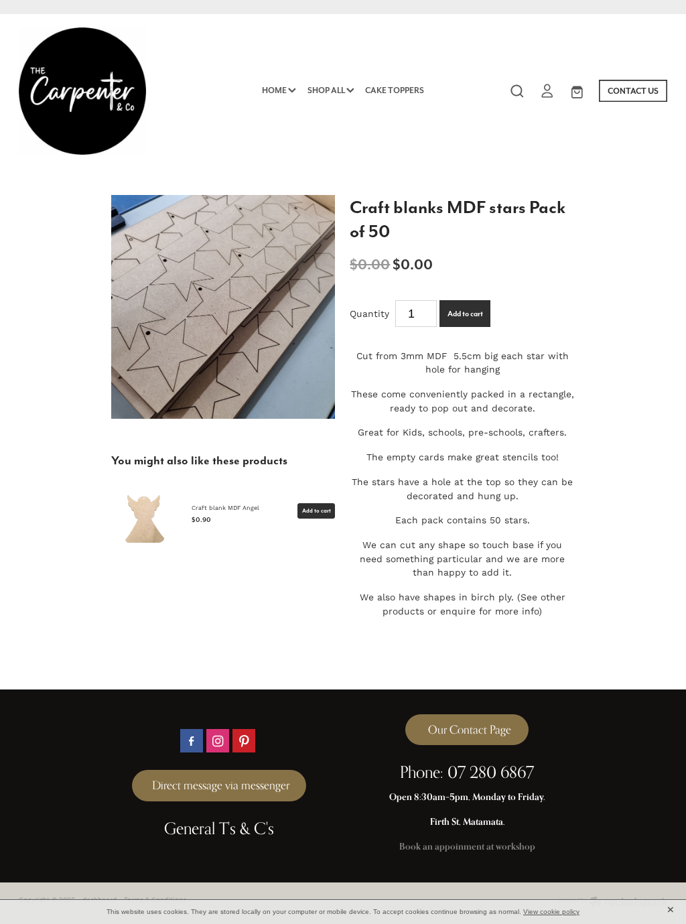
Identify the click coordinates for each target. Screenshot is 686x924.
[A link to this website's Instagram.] (218, 740)
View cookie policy (551, 911)
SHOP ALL (326, 90)
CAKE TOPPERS (394, 90)
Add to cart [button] (465, 313)
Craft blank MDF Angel (225, 507)
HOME (275, 90)
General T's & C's (219, 828)
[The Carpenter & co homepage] (84, 91)
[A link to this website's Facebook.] (192, 740)
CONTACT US (633, 91)
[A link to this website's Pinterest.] (244, 740)
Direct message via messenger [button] (219, 785)
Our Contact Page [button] (467, 729)
